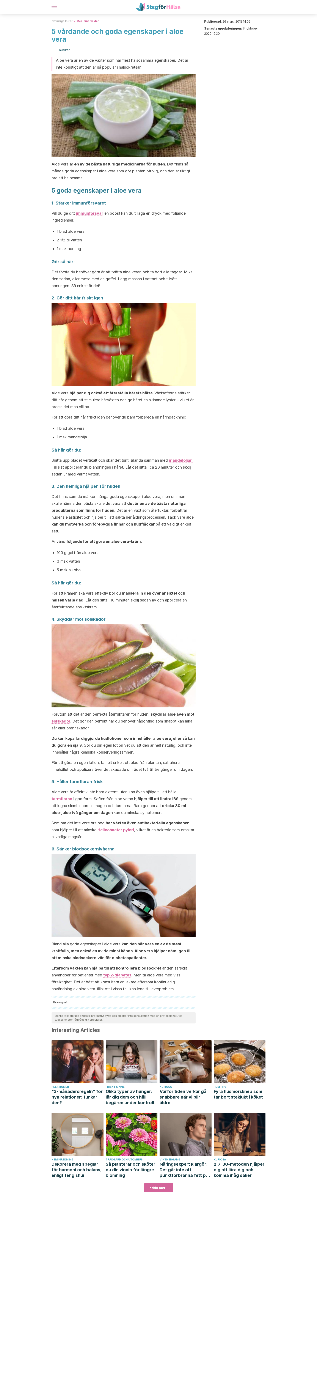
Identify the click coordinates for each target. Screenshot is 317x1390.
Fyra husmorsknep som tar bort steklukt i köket (238, 1094)
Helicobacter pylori (115, 830)
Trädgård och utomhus (124, 1159)
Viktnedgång (170, 1159)
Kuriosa (166, 1086)
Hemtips (220, 1086)
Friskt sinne (115, 1086)
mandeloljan (181, 460)
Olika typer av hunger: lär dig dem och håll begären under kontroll (130, 1097)
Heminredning (63, 1159)
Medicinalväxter (88, 21)
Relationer (60, 1086)
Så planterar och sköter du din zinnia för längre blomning (130, 1170)
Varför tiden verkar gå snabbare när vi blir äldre (183, 1097)
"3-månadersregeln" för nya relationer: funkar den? (77, 1097)
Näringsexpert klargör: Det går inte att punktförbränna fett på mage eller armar (184, 1170)
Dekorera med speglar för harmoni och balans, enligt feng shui (77, 1170)
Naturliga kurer (62, 21)
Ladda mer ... (159, 1188)
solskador (61, 721)
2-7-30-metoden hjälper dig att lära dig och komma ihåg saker (239, 1170)
